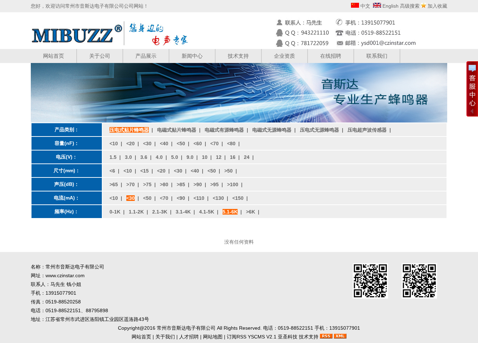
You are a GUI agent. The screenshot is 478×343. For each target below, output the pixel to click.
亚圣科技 (287, 337)
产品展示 (145, 56)
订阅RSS (236, 337)
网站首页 (53, 56)
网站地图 (213, 337)
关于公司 (99, 56)
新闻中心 (192, 56)
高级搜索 (410, 6)
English (390, 6)
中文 (364, 6)
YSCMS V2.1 (262, 337)
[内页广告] (239, 121)
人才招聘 (189, 337)
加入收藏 (437, 6)
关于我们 (165, 337)
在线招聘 (330, 56)
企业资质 (284, 56)
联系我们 (376, 56)
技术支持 (238, 56)
